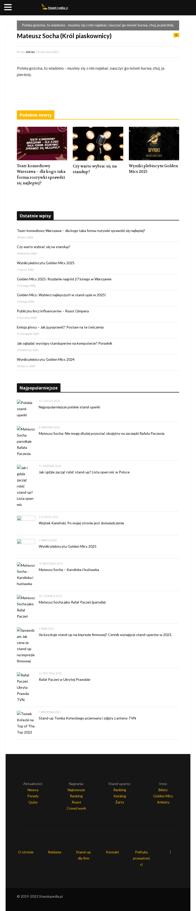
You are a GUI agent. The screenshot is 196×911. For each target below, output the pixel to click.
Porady (33, 796)
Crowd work (76, 808)
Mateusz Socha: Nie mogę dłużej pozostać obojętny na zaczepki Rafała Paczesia (101, 433)
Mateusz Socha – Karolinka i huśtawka (69, 569)
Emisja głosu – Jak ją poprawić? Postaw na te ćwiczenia (60, 327)
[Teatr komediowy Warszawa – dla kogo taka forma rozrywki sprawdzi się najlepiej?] (42, 143)
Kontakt (112, 852)
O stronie (25, 852)
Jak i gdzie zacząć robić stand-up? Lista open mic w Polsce (84, 472)
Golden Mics (163, 796)
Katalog (120, 796)
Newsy (33, 790)
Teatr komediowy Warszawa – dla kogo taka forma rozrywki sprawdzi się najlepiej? (41, 174)
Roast (76, 802)
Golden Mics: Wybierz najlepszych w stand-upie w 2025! (61, 295)
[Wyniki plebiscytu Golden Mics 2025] (154, 143)
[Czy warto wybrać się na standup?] (98, 144)
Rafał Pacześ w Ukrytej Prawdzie (64, 679)
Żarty (119, 802)
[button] (8, 8)
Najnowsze (76, 790)
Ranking (76, 796)
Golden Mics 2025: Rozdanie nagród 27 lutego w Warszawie (64, 279)
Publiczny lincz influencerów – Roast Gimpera (53, 311)
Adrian (30, 52)
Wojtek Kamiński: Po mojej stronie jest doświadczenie (81, 523)
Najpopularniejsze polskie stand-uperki (69, 407)
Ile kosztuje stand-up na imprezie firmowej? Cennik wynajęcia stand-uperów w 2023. (105, 634)
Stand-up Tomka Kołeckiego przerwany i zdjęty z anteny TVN (87, 718)
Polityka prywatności (141, 858)
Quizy (33, 802)
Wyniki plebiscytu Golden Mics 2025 (153, 168)
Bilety (163, 790)
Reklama (54, 852)
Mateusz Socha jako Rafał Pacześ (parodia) (72, 602)
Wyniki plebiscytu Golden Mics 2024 (46, 359)
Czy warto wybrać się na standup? (95, 169)
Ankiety (163, 802)
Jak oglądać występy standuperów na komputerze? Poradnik (64, 343)
